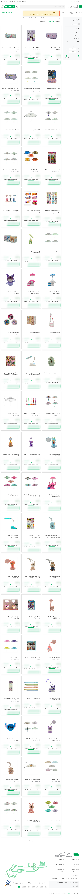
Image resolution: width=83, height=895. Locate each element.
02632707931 (64, 878)
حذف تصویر (43, 21)
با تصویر (50, 21)
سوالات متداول (4, 1)
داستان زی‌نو (59, 866)
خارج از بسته (44, 12)
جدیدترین (23, 18)
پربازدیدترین (42, 18)
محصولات (77, 12)
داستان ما (24, 1)
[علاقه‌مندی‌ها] (17, 6)
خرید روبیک (75, 871)
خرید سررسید (75, 861)
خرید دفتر (75, 866)
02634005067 (74, 878)
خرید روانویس (75, 869)
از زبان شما (18, 1)
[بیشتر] (19, 887)
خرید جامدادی (75, 859)
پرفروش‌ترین (50, 18)
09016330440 (55, 878)
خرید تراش (75, 864)
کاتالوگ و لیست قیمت (65, 12)
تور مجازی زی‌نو (12, 1)
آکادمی (53, 12)
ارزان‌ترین (35, 18)
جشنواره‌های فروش (5, 12)
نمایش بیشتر (32, 841)
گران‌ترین (30, 18)
